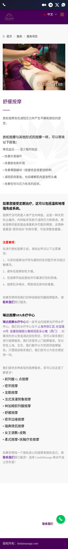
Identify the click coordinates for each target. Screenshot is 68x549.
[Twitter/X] (57, 5)
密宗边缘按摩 (14, 419)
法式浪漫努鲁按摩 (18, 399)
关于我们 (20, 523)
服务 (19, 36)
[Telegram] (50, 5)
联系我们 (47, 523)
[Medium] (44, 5)
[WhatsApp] (63, 5)
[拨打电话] (60, 519)
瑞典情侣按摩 (14, 426)
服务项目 (32, 36)
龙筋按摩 (11, 392)
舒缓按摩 (11, 413)
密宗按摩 (11, 386)
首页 (9, 36)
